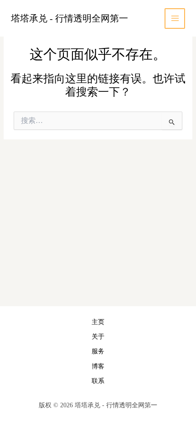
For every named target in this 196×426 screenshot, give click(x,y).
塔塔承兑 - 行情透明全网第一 (69, 18)
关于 (98, 336)
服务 (98, 351)
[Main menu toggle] (175, 18)
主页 (98, 322)
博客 (98, 366)
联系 (98, 381)
